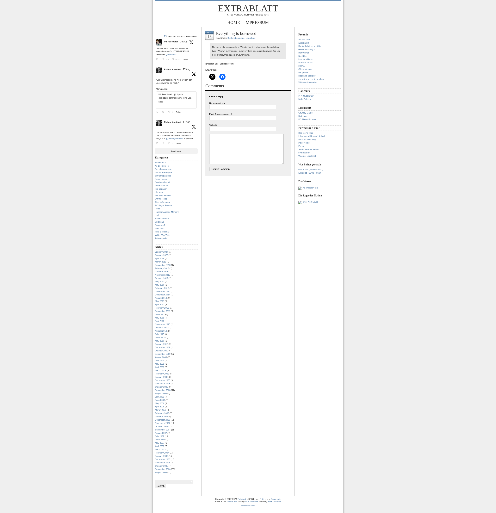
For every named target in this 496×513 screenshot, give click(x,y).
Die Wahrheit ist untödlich (310, 46)
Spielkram (159, 222)
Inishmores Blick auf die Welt (311, 136)
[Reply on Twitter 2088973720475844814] (158, 59)
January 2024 (161, 252)
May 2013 (159, 301)
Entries (263, 499)
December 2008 (162, 380)
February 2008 (162, 413)
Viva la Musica (162, 232)
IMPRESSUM (256, 22)
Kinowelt (159, 192)
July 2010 (159, 334)
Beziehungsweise (163, 169)
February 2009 (162, 374)
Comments (276, 499)
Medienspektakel (163, 195)
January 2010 (161, 344)
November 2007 (162, 423)
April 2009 (159, 367)
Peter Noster (304, 143)
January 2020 (161, 255)
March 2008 (160, 410)
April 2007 (159, 446)
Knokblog (302, 56)
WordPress (231, 501)
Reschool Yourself (306, 76)
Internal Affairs (161, 185)
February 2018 (162, 268)
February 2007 (162, 453)
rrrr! (157, 215)
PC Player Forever (164, 205)
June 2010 (160, 337)
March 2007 (160, 449)
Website (213, 125)
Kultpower (303, 116)
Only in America (162, 202)
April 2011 (159, 321)
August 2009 (161, 357)
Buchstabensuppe (163, 172)
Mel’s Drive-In (304, 99)
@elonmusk (171, 54)
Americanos (160, 162)
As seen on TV (162, 166)
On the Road (161, 199)
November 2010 (162, 324)
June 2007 (160, 439)
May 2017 (159, 281)
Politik (157, 208)
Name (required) (217, 103)
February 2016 (162, 288)
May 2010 (159, 341)
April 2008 (159, 406)
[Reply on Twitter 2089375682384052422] (158, 143)
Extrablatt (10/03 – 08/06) (310, 173)
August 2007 (161, 433)
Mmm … (302, 66)
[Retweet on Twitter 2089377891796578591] (164, 112)
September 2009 (162, 354)
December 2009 (162, 347)
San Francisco (162, 218)
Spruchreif (160, 225)
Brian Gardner (275, 501)
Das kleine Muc (305, 133)
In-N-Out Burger (306, 96)
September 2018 (162, 265)
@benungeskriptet (174, 138)
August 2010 (161, 331)
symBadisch (304, 152)
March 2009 (160, 370)
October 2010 (161, 327)
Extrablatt (248, 8)
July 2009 (159, 360)
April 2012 (159, 304)
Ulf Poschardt (171, 41)
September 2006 (162, 469)
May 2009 (159, 364)
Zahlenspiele (161, 238)
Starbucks (160, 228)
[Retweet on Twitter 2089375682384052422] (164, 143)
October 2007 (161, 426)
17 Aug (186, 69)
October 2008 (161, 387)
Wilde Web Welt (162, 235)
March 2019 (160, 262)
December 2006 (162, 459)
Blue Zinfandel (252, 501)
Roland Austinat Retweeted (182, 36)
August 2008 (161, 393)
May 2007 (159, 443)
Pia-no (301, 146)
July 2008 (159, 397)
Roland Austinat (172, 69)
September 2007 (162, 430)
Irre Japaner (161, 189)
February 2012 (162, 308)
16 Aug (184, 41)
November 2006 (162, 462)
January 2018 (161, 271)
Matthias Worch (305, 62)
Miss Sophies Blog (307, 139)
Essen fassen (161, 179)
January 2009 (161, 377)
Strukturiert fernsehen (308, 149)
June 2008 (160, 400)
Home (233, 22)
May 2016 (159, 285)
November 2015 (162, 291)
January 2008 (161, 416)
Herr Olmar (303, 53)
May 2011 (159, 318)
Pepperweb (303, 72)
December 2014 (162, 295)
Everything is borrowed (236, 33)
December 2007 (162, 420)
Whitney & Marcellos (308, 82)
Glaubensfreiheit (162, 182)
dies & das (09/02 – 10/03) (310, 169)
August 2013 (161, 298)
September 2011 (162, 311)
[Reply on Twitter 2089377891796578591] (158, 112)
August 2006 (161, 472)
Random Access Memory (167, 212)
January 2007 (161, 456)
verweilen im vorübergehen (311, 79)
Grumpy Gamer (305, 113)
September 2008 (162, 390)
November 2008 (162, 383)
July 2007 (159, 436)
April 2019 (159, 258)
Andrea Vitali (304, 39)
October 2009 (161, 350)
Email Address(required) (220, 114)
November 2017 (162, 275)
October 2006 (161, 466)
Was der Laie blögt (307, 156)
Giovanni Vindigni (306, 49)
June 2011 (160, 314)
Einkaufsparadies (163, 176)
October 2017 (161, 278)
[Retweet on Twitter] (165, 36)
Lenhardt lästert (305, 59)
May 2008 (159, 403)
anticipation (303, 43)
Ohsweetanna (305, 69)
